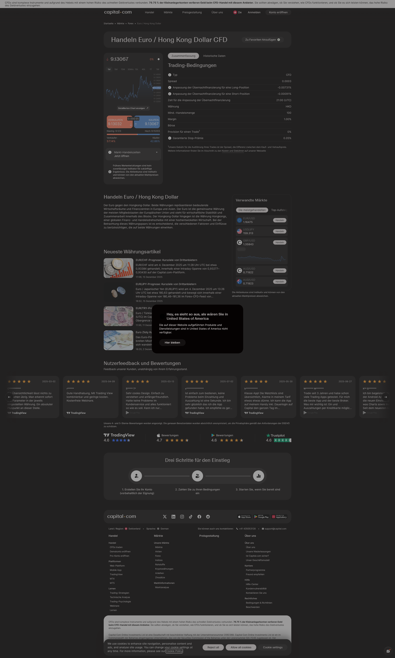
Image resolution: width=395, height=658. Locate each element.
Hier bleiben (172, 342)
